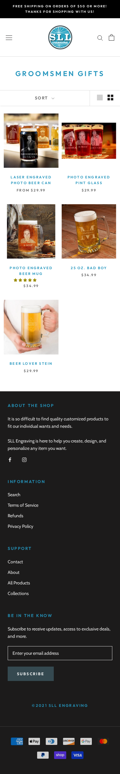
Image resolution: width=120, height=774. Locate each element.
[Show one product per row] (100, 97)
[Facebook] (10, 459)
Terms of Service (23, 505)
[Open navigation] (9, 37)
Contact (15, 562)
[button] (25, 280)
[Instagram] (24, 459)
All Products (19, 583)
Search (14, 494)
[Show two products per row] (110, 97)
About (14, 572)
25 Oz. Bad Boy (89, 268)
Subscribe (30, 673)
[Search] (100, 37)
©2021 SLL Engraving (60, 705)
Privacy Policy (20, 526)
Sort (42, 97)
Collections (18, 593)
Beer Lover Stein (31, 363)
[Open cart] (111, 37)
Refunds (15, 516)
